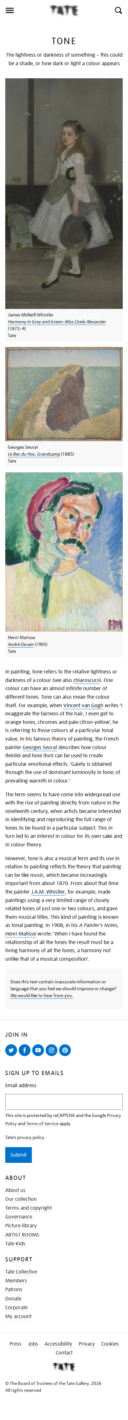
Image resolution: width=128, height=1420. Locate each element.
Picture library (21, 1225)
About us (15, 1190)
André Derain (20, 644)
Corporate (16, 1307)
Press (15, 1344)
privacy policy (30, 1137)
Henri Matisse (20, 934)
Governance (18, 1217)
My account (18, 1316)
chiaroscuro (86, 680)
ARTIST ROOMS (22, 1235)
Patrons (13, 1289)
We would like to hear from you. (42, 995)
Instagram (52, 1055)
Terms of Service (42, 1124)
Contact (64, 1353)
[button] (118, 10)
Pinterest (66, 1055)
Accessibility (58, 1344)
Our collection (21, 1199)
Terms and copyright (28, 1208)
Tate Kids (15, 1243)
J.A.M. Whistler (48, 892)
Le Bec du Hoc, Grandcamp (34, 454)
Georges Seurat (40, 747)
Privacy (87, 1344)
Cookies (110, 1344)
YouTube (39, 1055)
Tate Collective (21, 1272)
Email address (20, 1086)
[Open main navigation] (24, 10)
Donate (13, 1299)
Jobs (33, 1344)
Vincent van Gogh (83, 705)
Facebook (26, 1055)
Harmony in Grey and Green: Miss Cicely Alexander (57, 322)
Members (16, 1281)
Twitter (12, 1055)
